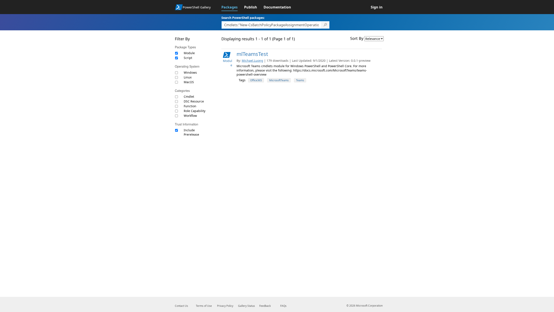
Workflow (190, 116)
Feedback (265, 306)
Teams (300, 80)
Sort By (356, 38)
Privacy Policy (225, 306)
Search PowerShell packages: (243, 18)
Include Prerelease (191, 132)
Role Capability (194, 111)
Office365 (256, 80)
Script (188, 58)
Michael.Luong (252, 60)
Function (190, 106)
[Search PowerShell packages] (325, 25)
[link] (232, 7)
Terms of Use (204, 306)
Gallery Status (246, 306)
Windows (190, 72)
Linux (188, 77)
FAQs (283, 306)
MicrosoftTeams (279, 80)
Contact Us (181, 306)
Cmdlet (189, 96)
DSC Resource (194, 101)
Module (189, 53)
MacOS (189, 82)
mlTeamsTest (252, 53)
